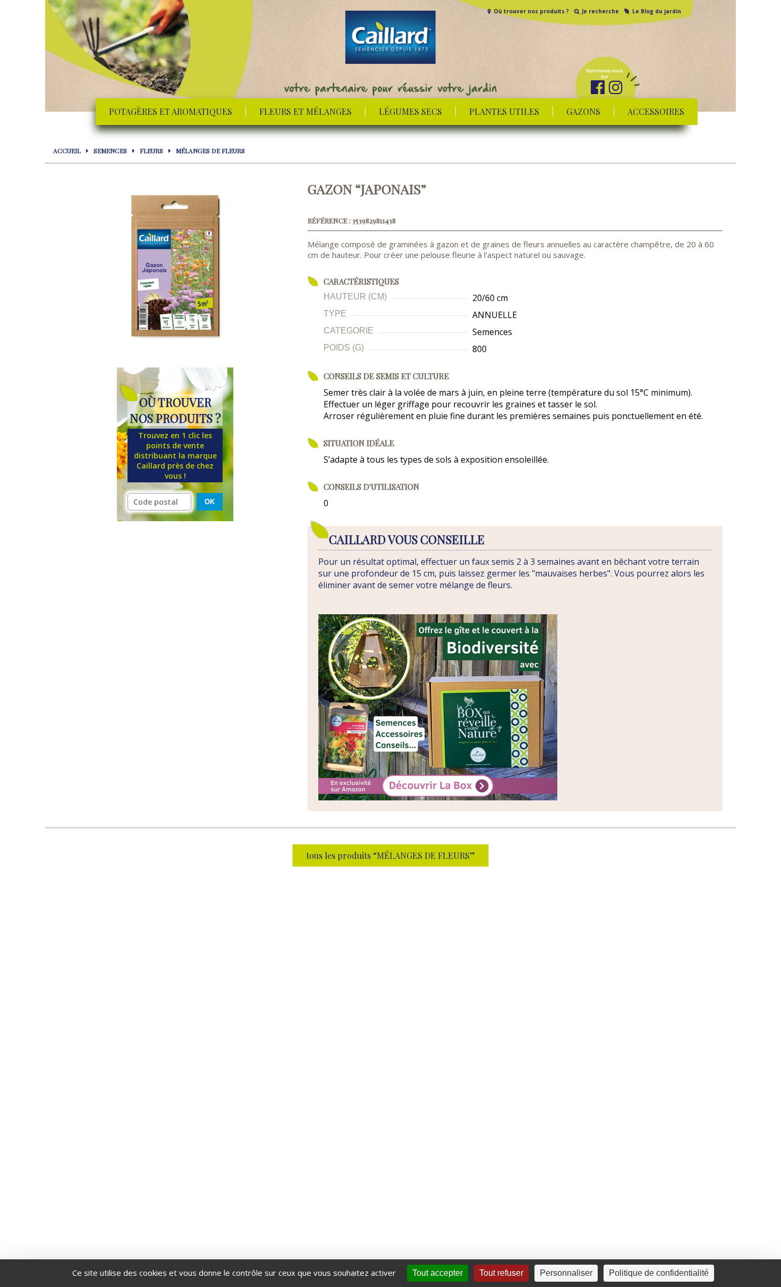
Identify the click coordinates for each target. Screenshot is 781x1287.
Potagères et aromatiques (170, 111)
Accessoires (655, 111)
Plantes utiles (504, 111)
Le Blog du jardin (656, 11)
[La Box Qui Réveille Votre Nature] (437, 797)
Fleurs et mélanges (305, 111)
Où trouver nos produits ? (531, 11)
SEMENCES (110, 150)
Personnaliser (566, 1272)
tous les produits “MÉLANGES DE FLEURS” (390, 855)
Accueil (67, 150)
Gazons (583, 111)
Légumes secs (410, 111)
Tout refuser (501, 1272)
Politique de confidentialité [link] (659, 1272)
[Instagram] (616, 87)
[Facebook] (598, 87)
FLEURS (151, 150)
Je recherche (600, 11)
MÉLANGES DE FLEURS (210, 150)
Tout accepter (437, 1272)
